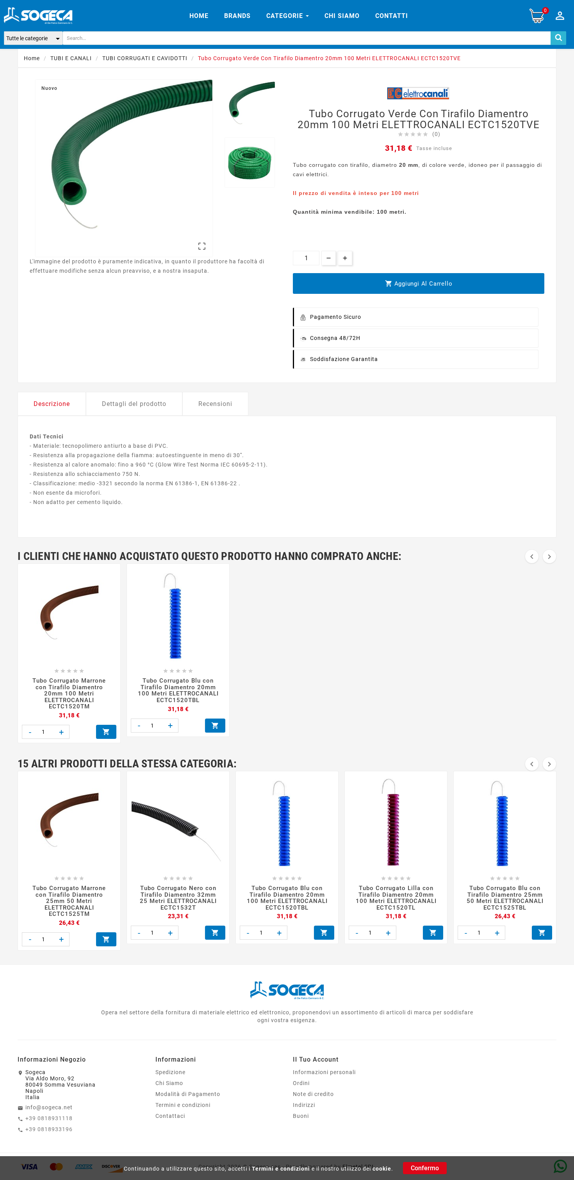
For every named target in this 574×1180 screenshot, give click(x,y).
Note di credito (313, 1094)
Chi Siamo (169, 1083)
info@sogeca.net (49, 1107)
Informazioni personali (324, 1072)
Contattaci (170, 1116)
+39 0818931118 (49, 1118)
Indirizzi (304, 1105)
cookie (382, 1169)
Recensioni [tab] (215, 404)
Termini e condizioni (281, 1169)
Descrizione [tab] (52, 404)
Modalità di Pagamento (187, 1094)
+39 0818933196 (49, 1129)
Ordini (301, 1083)
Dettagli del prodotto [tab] (134, 404)
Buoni (301, 1116)
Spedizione (170, 1072)
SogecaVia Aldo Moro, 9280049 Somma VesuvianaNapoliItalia (60, 1084)
